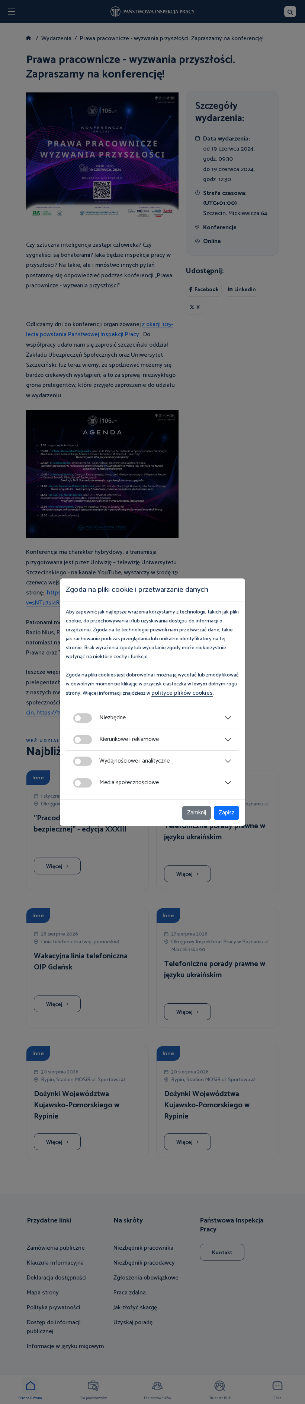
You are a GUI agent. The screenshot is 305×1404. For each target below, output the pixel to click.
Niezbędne (112, 718)
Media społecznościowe (129, 782)
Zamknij (196, 813)
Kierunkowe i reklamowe (129, 739)
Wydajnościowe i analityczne (134, 761)
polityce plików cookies (182, 693)
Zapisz (226, 813)
